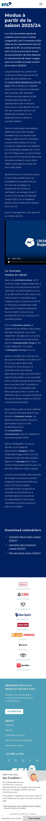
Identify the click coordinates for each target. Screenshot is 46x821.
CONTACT (9, 725)
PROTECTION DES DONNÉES (19, 740)
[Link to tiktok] (37, 760)
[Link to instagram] (15, 760)
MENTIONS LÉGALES (15, 735)
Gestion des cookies (14, 745)
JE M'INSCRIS (14, 711)
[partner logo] (23, 587)
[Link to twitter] (30, 760)
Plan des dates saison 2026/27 (25, 553)
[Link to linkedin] (23, 760)
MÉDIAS (9, 730)
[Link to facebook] (8, 760)
